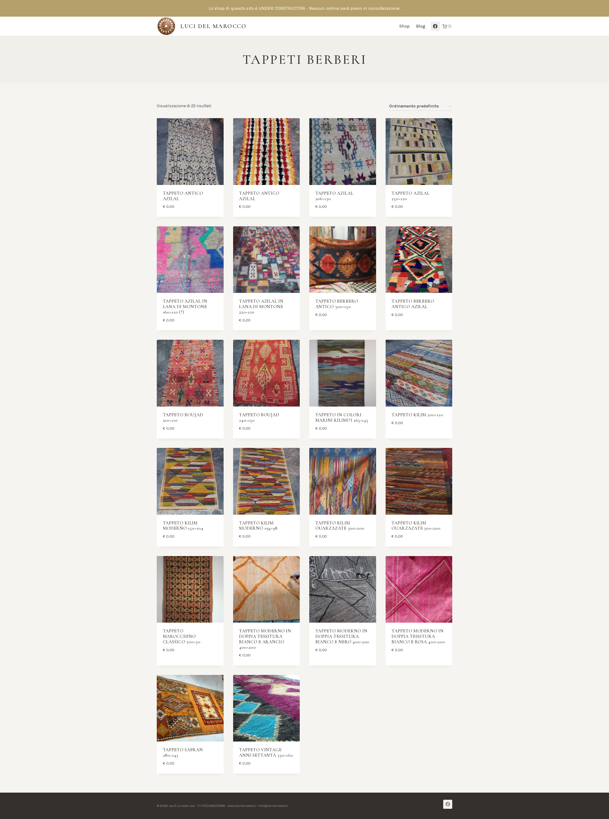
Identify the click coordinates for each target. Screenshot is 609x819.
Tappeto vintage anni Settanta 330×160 (266, 752)
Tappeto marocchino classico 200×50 (182, 636)
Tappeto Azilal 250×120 (411, 195)
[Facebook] (435, 26)
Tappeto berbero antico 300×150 (336, 303)
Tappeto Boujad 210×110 (183, 417)
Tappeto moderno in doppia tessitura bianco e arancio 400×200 (265, 639)
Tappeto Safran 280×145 (183, 752)
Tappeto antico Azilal (183, 195)
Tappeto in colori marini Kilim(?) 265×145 (341, 417)
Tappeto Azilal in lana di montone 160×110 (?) (185, 306)
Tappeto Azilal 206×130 (334, 195)
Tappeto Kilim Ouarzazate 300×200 (339, 525)
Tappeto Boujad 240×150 (259, 417)
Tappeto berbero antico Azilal (413, 303)
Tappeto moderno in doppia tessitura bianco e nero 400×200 (342, 636)
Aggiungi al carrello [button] (337, 329)
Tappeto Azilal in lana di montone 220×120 (261, 306)
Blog (420, 26)
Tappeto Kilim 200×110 (417, 414)
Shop (404, 26)
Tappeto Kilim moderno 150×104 (183, 525)
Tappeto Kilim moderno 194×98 (258, 525)
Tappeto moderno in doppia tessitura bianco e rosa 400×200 (418, 636)
